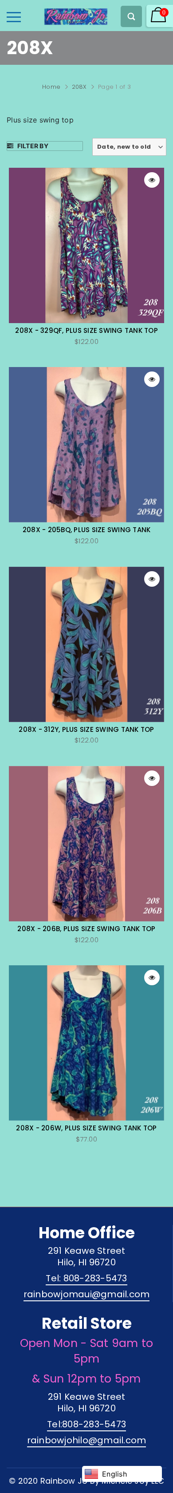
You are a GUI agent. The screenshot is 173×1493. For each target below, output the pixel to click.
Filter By (32, 146)
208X (79, 87)
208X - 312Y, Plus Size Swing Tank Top (86, 729)
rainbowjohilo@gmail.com (86, 1440)
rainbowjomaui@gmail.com (87, 1294)
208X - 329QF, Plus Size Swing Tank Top (86, 330)
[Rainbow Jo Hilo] (60, 14)
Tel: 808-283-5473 (86, 1278)
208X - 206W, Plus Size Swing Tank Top (86, 1128)
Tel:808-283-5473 (86, 1424)
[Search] (131, 16)
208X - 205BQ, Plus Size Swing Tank (87, 529)
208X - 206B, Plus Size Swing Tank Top (86, 928)
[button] (129, 146)
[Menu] (14, 17)
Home (51, 87)
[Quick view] (152, 180)
